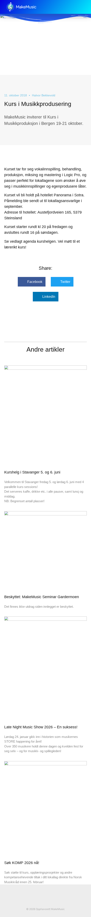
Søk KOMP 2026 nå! (21, 863)
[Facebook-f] (41, 901)
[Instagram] (50, 901)
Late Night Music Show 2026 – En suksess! (40, 727)
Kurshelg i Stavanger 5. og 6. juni (32, 472)
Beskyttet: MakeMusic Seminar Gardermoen (41, 597)
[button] (83, 7)
